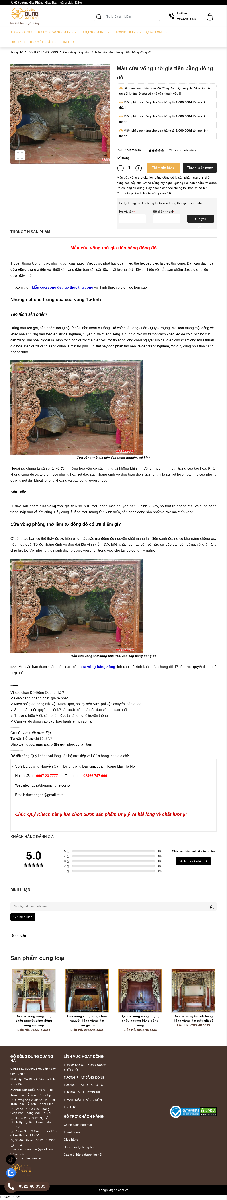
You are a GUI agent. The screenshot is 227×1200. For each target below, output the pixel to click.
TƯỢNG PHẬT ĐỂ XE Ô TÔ (83, 1085)
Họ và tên (127, 211)
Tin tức (68, 42)
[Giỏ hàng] (210, 15)
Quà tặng (155, 32)
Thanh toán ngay (200, 167)
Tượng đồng (93, 32)
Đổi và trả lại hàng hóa (79, 1147)
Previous (14, 1005)
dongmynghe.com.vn (26, 1158)
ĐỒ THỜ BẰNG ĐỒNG (43, 52)
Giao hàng (71, 1139)
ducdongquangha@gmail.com (33, 1149)
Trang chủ (21, 32)
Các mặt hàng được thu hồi (83, 1154)
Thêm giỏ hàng (163, 167)
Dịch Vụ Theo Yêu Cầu (31, 42)
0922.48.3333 (45, 1140)
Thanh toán (72, 1132)
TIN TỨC (70, 1107)
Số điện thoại (163, 211)
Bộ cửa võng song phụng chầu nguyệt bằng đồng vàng (140, 1020)
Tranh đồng (126, 32)
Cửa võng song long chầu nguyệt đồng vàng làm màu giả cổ (87, 1020)
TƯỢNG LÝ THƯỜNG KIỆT (83, 1092)
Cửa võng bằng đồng (76, 52)
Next (212, 1005)
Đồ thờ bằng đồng (54, 32)
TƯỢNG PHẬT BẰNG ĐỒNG (84, 1077)
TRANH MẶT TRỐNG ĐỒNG (84, 1100)
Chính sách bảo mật (78, 1124)
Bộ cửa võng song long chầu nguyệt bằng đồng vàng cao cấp (34, 1020)
